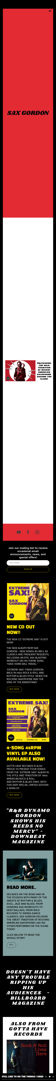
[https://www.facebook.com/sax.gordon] (28, 532)
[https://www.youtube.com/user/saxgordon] (19, 532)
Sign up (28, 569)
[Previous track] (46, 1076)
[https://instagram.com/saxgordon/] (37, 532)
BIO (11, 945)
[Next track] (53, 1076)
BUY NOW (14, 689)
